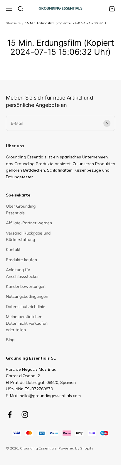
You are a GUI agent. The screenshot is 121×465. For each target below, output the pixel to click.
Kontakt (13, 249)
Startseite (13, 23)
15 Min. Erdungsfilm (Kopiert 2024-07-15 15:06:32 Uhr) (67, 23)
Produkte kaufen (21, 259)
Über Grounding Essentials (21, 209)
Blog (10, 339)
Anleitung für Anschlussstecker (22, 273)
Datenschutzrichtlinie (25, 306)
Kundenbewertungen (26, 286)
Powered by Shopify (75, 448)
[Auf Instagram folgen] (25, 414)
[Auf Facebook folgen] (10, 414)
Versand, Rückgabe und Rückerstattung (28, 236)
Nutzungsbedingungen (27, 296)
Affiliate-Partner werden (29, 222)
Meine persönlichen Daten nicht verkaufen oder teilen (27, 323)
